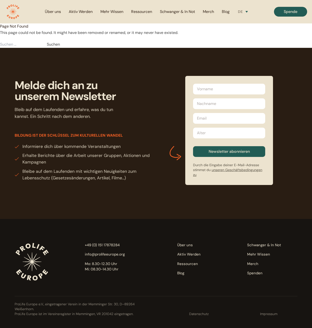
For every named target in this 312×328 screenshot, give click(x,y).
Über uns (53, 11)
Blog (226, 11)
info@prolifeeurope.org (105, 254)
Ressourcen (141, 11)
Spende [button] (290, 11)
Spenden (255, 273)
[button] (13, 12)
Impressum (268, 314)
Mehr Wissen (111, 11)
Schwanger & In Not (177, 11)
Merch (208, 11)
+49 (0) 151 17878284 (102, 245)
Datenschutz (199, 314)
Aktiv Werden (81, 11)
